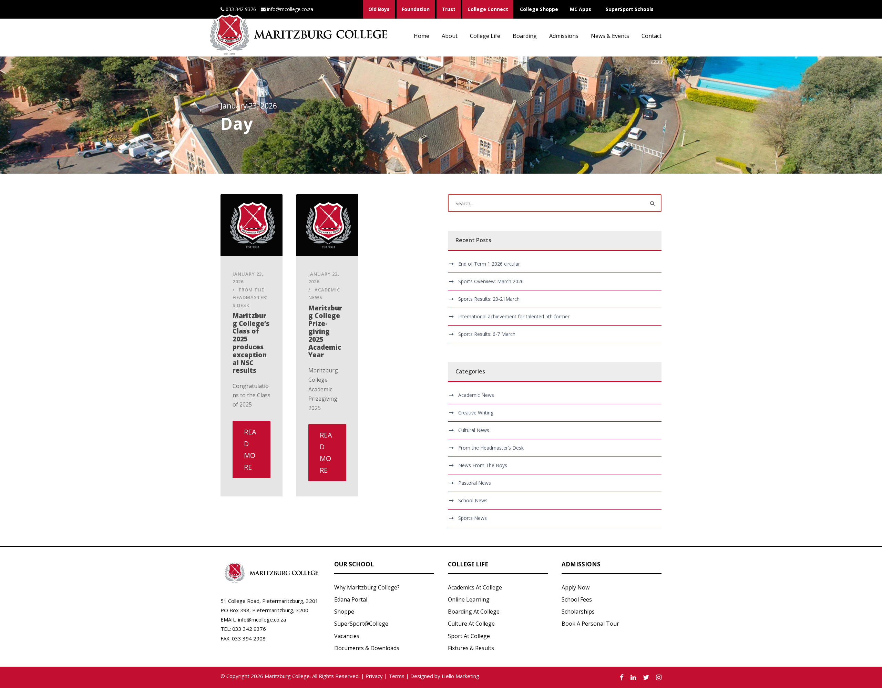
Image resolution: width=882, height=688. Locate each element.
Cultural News (473, 430)
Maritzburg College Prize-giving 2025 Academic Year (325, 332)
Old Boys (379, 9)
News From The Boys (482, 465)
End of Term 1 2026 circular (489, 263)
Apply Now (575, 587)
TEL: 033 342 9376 (243, 628)
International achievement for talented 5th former (514, 316)
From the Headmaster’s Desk (250, 297)
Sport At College (469, 636)
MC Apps (580, 9)
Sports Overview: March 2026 (491, 281)
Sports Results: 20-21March (489, 299)
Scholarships (578, 611)
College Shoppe (539, 9)
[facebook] (622, 677)
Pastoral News (474, 483)
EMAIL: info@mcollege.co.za (253, 619)
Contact (652, 36)
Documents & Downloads (366, 648)
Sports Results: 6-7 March (486, 334)
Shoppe (344, 611)
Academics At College (475, 587)
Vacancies (346, 636)
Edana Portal (350, 599)
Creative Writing (475, 412)
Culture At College (471, 623)
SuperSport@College (361, 623)
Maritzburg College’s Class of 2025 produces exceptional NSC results (251, 343)
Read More (250, 449)
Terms (396, 675)
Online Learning (469, 599)
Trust (448, 9)
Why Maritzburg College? (367, 587)
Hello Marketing (460, 675)
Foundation (416, 9)
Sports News (472, 518)
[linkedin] (633, 677)
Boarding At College (474, 611)
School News (473, 500)
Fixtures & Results (471, 648)
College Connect (488, 9)
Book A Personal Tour (590, 623)
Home (421, 36)
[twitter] (646, 677)
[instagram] (659, 677)
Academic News (476, 395)
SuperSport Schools (630, 9)
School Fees (577, 599)
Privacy (374, 675)
